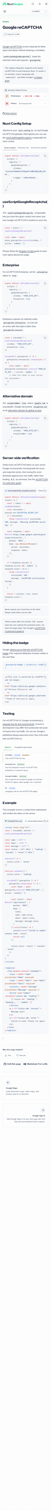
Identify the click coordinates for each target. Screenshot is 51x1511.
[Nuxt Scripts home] (13, 4)
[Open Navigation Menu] (4, 11)
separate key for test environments (18, 724)
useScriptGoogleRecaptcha (19, 138)
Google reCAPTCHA (12, 47)
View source (11, 113)
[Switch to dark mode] (40, 4)
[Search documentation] (33, 4)
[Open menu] (46, 4)
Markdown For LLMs (37, 1064)
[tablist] (25, 148)
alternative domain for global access (24, 410)
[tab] (10, 147)
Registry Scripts (26, 251)
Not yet (23, 1055)
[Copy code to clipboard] (45, 156)
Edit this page (14, 1064)
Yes (9, 1055)
